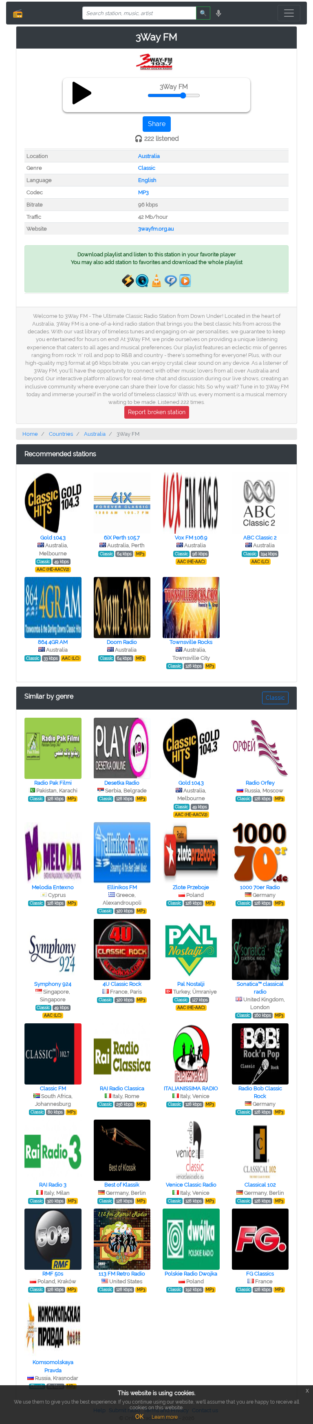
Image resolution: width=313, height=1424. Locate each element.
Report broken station (156, 412)
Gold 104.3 (53, 538)
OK (139, 1416)
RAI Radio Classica (122, 1088)
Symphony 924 (52, 984)
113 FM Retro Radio (122, 1274)
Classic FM (53, 1088)
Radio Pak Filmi (53, 783)
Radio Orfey (260, 783)
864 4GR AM (53, 642)
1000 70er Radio (260, 887)
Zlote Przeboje (191, 887)
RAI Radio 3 (52, 1185)
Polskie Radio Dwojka (191, 1274)
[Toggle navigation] (289, 13)
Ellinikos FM (122, 887)
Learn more (165, 1417)
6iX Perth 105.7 (122, 538)
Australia (149, 156)
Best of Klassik (121, 1185)
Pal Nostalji (191, 984)
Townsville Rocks (191, 642)
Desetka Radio (121, 783)
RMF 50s (52, 1274)
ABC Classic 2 (260, 538)
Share (156, 124)
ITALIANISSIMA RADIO (191, 1088)
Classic (146, 168)
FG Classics (260, 1274)
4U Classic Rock (122, 984)
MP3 (143, 192)
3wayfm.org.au (156, 229)
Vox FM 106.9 (191, 538)
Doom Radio (122, 642)
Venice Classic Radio (191, 1185)
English (147, 180)
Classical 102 (260, 1185)
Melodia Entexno (53, 887)
